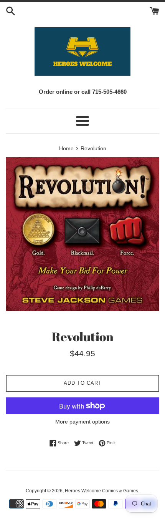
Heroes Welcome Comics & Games (101, 490)
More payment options (82, 422)
